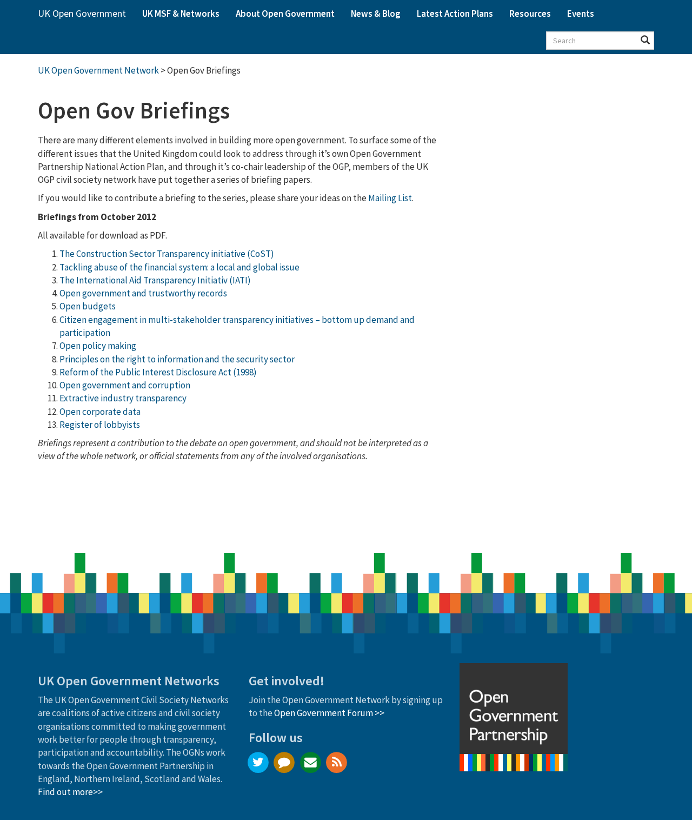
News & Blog (376, 13)
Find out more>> (70, 792)
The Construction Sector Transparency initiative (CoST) (166, 254)
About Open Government (285, 13)
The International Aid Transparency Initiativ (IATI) (155, 280)
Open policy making (97, 346)
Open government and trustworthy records (143, 293)
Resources (530, 13)
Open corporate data (100, 412)
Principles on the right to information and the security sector (177, 359)
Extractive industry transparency (123, 398)
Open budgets (87, 306)
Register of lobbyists (99, 425)
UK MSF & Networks (180, 13)
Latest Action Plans (455, 13)
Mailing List (390, 198)
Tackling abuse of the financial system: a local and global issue (179, 267)
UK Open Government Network (98, 70)
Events (580, 13)
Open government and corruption (124, 385)
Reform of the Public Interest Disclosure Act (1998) (158, 372)
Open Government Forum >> (329, 713)
